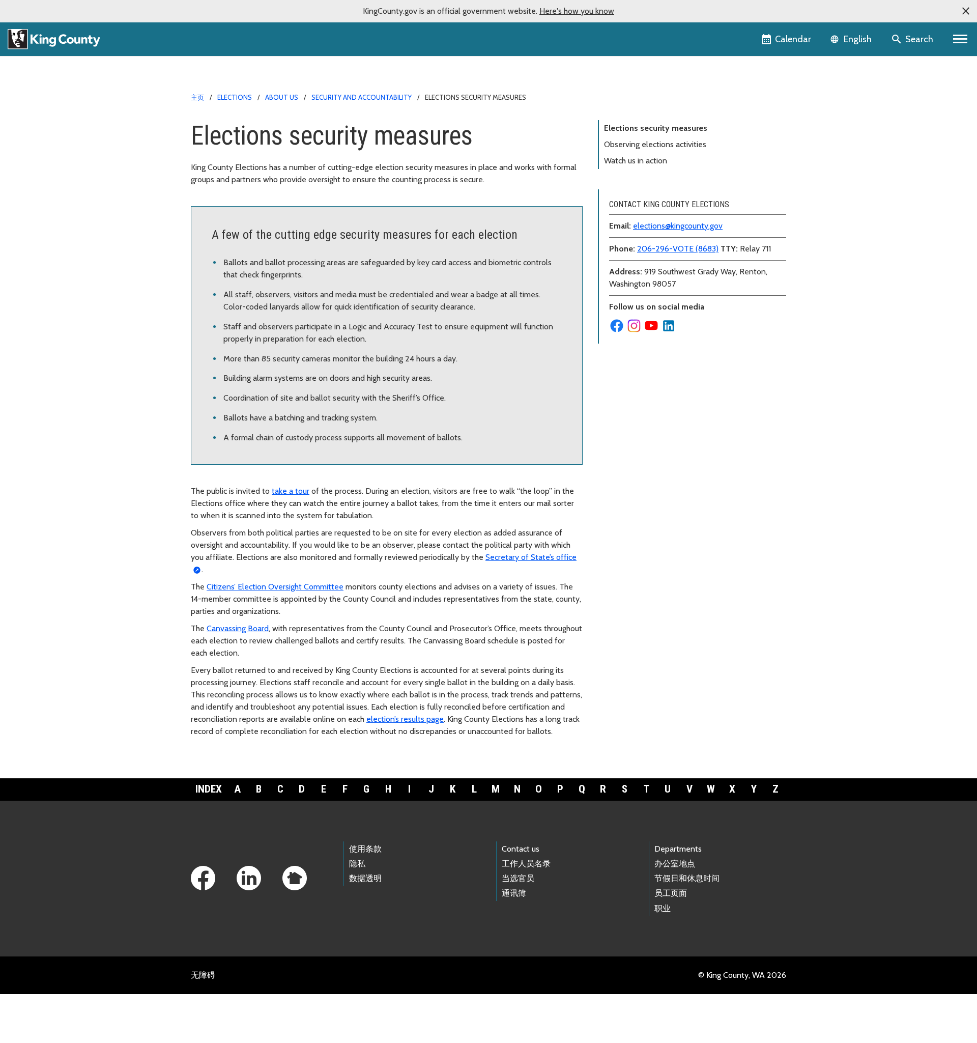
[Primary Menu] (960, 39)
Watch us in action (635, 160)
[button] (966, 11)
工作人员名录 (526, 863)
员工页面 (670, 893)
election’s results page (405, 719)
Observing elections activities (655, 144)
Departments (678, 849)
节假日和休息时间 (687, 878)
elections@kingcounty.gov (678, 226)
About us (281, 97)
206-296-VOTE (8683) (678, 248)
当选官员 (518, 878)
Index (208, 789)
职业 (662, 908)
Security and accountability (361, 97)
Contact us (520, 849)
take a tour (290, 491)
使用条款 (365, 849)
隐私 (357, 863)
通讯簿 (514, 893)
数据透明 (365, 878)
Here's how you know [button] (576, 11)
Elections (234, 97)
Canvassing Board (238, 628)
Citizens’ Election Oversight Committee (275, 586)
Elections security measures (655, 128)
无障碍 (203, 975)
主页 (197, 97)
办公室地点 (674, 863)
